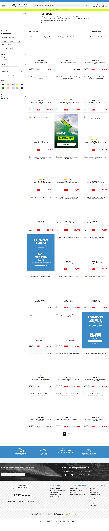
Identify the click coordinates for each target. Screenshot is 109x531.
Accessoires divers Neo (8, 37)
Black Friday (93, 505)
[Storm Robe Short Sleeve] (68, 46)
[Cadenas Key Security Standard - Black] (68, 86)
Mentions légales (74, 488)
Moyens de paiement (55, 488)
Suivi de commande (54, 492)
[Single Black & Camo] (95, 247)
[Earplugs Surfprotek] (95, 166)
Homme (5, 57)
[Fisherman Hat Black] (95, 86)
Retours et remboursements (56, 494)
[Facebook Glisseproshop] (66, 475)
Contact (92, 490)
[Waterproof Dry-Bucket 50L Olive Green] (41, 403)
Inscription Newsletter (95, 494)
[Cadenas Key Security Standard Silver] (68, 166)
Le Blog (92, 503)
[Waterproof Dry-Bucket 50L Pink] (68, 403)
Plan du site (93, 496)
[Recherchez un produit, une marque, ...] (87, 5)
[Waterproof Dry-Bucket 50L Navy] (41, 86)
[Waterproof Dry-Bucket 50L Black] (95, 46)
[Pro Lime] (40, 324)
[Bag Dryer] (41, 126)
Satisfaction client (94, 492)
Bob (19, 41)
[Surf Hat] (41, 363)
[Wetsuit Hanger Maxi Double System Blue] (68, 207)
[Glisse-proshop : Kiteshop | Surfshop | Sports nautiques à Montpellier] (20, 5)
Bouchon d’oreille (7, 44)
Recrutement (73, 492)
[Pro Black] (68, 285)
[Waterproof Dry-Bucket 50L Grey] (68, 363)
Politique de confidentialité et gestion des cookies (59, 524)
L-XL (8, 75)
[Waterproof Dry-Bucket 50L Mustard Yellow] (95, 363)
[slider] (1, 96)
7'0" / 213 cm (14, 68)
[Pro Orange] (68, 247)
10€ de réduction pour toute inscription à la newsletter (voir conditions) (32, 1)
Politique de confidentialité (76, 490)
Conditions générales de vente (57, 496)
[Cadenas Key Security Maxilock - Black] (95, 126)
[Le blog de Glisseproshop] (84, 474)
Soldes (91, 501)
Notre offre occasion (95, 499)
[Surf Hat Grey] (41, 207)
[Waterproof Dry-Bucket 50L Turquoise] (95, 403)
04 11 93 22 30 (23, 494)
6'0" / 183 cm (5, 68)
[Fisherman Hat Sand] (95, 207)
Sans (13, 75)
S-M (16, 71)
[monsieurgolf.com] (71, 514)
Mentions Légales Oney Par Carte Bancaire (77, 495)
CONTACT (22, 487)
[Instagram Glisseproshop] (69, 475)
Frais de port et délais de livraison (57, 490)
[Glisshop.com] (59, 514)
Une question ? (93, 488)
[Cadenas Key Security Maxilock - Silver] (41, 166)
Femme (5, 59)
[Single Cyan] (41, 46)
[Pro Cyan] (95, 285)
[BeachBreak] (66, 131)
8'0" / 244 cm (5, 71)
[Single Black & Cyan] (68, 324)
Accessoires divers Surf (8, 41)
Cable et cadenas (6, 48)
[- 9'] (41, 285)
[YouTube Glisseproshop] (72, 475)
